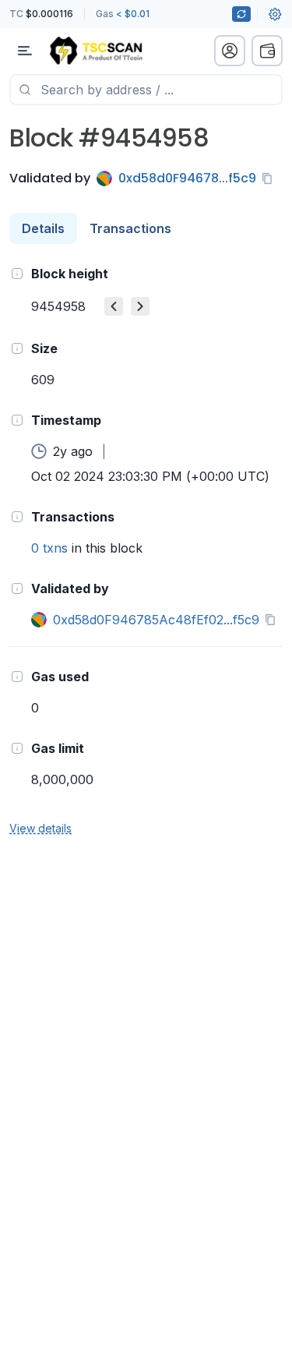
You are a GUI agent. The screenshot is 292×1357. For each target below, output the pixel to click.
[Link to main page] (96, 50)
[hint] (17, 273)
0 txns (49, 548)
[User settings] (275, 14)
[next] (140, 306)
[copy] (270, 178)
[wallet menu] (267, 50)
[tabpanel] (146, 550)
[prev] (113, 306)
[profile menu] (229, 50)
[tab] (43, 228)
